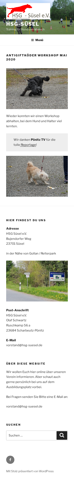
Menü (39, 40)
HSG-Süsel (22, 24)
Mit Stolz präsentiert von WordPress (30, 471)
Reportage (28, 145)
